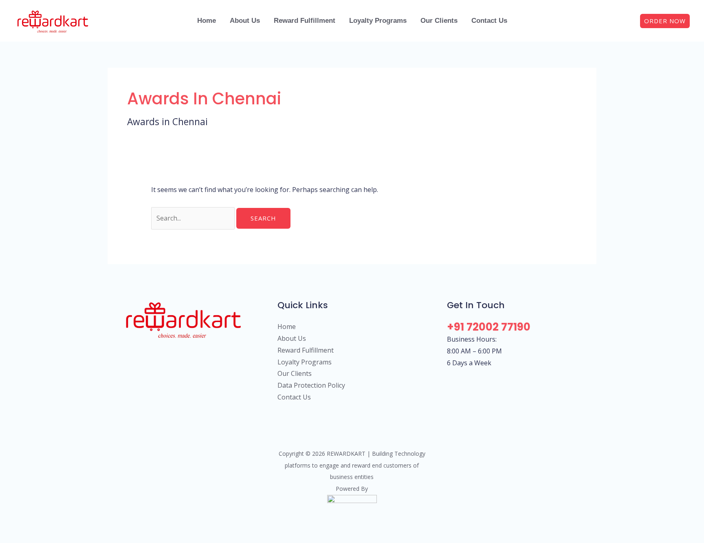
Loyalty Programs (304, 362)
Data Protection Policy (311, 385)
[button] (665, 21)
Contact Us (294, 397)
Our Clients (294, 373)
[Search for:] (193, 218)
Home (286, 326)
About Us (291, 338)
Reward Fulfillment (305, 350)
